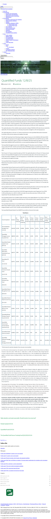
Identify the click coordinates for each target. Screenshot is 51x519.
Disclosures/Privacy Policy (35, 504)
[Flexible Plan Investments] (6, 8)
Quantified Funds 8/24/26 (7, 429)
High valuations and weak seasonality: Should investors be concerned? (18, 418)
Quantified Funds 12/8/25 (17, 80)
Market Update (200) (5, 481)
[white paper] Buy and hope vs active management (11, 463)
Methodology (8, 17)
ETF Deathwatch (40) (5, 476)
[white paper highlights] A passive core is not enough (12, 453)
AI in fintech (11, 47)
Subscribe (3, 448)
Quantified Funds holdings (11, 32)
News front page (4, 74)
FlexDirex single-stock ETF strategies (14, 19)
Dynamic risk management (11, 13)
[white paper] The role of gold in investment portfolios (12, 466)
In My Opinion (9, 35)
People (7, 44)
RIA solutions (9, 31)
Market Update (9, 36)
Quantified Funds (9, 38)
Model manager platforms (11, 20)
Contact (4, 52)
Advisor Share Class (12, 24)
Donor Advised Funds (10, 28)
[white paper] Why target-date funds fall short (10, 468)
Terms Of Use (26, 517)
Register (5, 4)
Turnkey (7, 22)
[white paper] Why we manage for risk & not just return (12, 470)
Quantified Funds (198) (5, 485)
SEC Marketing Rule (10, 50)
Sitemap (7, 505)
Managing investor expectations (12, 16)
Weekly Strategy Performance (12, 40)
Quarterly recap (4, 73)
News (4, 34)
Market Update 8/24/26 (7, 424)
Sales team (8, 53)
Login (2, 6)
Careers (7, 48)
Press (7, 46)
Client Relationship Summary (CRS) (8, 504)
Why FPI (5, 11)
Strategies (8, 30)
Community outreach (10, 49)
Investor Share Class (12, 25)
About (4, 43)
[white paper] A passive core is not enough (9, 455)
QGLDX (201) (3, 483)
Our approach (6, 12)
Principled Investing (10, 29)
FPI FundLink (9, 26)
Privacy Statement (33, 517)
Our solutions (6, 18)
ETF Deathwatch (9, 37)
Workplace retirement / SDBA (12, 23)
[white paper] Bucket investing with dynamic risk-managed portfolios (15, 458)
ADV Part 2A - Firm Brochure (23, 504)
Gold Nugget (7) (4, 477)
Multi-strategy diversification (12, 14)
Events (7, 41)
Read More (3, 440)
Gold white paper (9, 42)
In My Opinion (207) (5, 479)
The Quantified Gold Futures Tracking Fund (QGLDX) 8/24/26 (16, 435)
